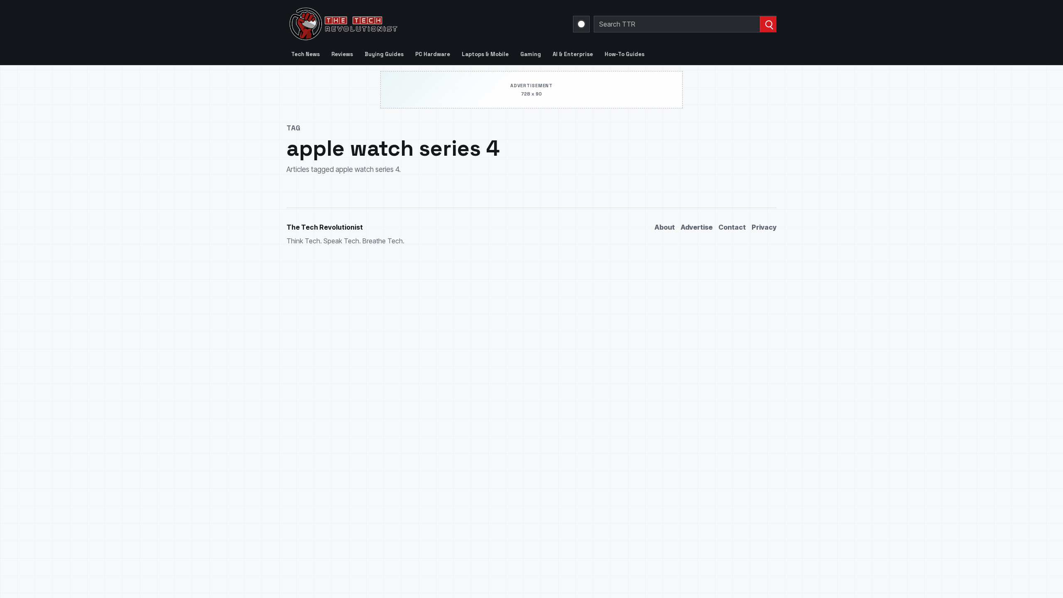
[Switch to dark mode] (581, 24)
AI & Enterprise (573, 54)
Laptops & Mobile (485, 54)
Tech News (305, 54)
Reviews (342, 54)
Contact (732, 227)
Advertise (697, 227)
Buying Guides (384, 54)
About (664, 227)
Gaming (530, 54)
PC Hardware (432, 54)
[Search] (768, 24)
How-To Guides (624, 54)
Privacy (764, 227)
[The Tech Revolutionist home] (403, 24)
